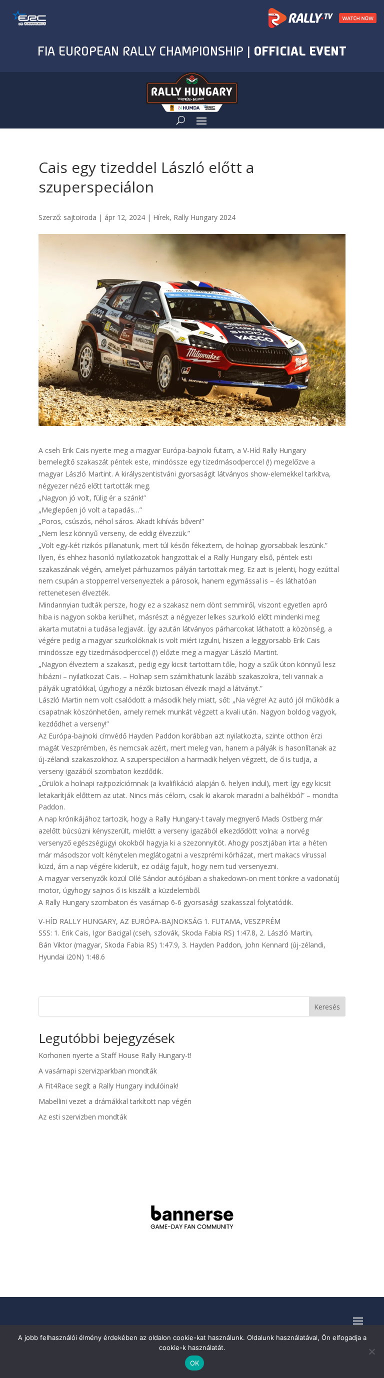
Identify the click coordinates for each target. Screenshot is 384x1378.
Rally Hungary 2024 (205, 217)
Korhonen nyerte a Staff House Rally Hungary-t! (115, 1055)
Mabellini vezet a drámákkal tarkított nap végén (115, 1101)
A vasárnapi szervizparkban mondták (97, 1071)
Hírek (161, 217)
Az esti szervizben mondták (82, 1117)
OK (195, 1363)
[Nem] (371, 1351)
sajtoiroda (80, 217)
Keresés (327, 1007)
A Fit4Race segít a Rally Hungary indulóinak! (108, 1085)
